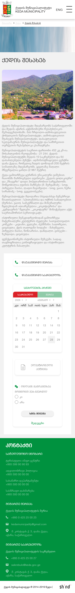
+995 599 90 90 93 (17, 464)
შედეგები (37, 423)
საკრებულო (25, 294)
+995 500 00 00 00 (17, 474)
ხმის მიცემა (37, 413)
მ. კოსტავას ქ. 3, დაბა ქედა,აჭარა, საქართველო (27, 573)
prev (22, 300)
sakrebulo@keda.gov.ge (25, 564)
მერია (50, 294)
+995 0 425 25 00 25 (24, 517)
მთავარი (7, 23)
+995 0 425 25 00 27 (24, 558)
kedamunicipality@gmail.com (29, 524)
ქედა (18, 23)
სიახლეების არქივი (37, 287)
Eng (59, 9)
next (26, 300)
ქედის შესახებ (33, 23)
